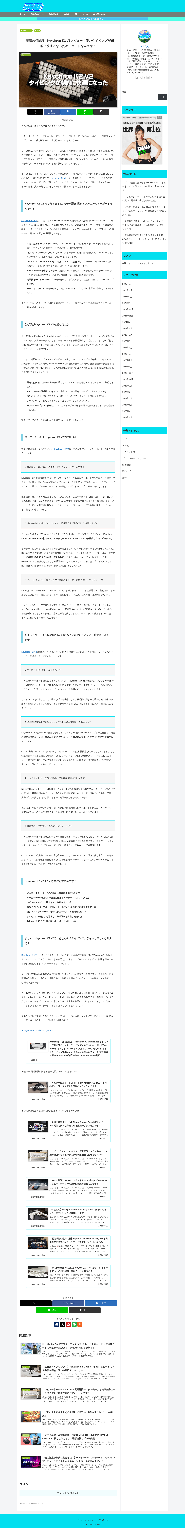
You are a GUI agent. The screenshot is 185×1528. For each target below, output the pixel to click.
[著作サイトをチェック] (56, 1324)
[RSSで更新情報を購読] (79, 1324)
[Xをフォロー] (62, 1324)
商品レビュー (27, 30)
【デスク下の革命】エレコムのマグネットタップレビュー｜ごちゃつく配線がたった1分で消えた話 (144, 211)
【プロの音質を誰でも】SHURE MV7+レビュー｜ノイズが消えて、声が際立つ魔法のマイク (144, 186)
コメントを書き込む (68, 1493)
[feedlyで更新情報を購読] (74, 1324)
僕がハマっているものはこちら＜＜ (92, 19)
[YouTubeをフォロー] (68, 1324)
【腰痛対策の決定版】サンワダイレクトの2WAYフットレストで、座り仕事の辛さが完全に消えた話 (144, 239)
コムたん (144, 46)
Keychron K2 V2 (58, 178)
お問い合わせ (102, 1520)
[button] (101, 112)
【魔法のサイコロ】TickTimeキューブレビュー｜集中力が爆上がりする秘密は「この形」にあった (143, 225)
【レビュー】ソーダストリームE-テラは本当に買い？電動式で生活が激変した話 (143, 199)
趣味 (38, 30)
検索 (124, 92)
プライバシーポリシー (86, 1520)
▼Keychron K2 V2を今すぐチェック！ (39, 1030)
